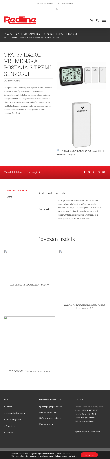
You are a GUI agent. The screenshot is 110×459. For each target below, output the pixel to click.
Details (29, 266)
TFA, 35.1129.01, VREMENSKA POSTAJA (29, 284)
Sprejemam (89, 455)
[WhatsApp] (99, 172)
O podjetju (10, 426)
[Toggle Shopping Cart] (91, 20)
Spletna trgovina (13, 419)
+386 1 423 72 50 (90, 410)
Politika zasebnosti (47, 412)
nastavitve (72, 456)
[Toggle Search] (97, 20)
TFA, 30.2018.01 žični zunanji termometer (29, 371)
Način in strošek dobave (50, 418)
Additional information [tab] (17, 190)
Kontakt (9, 432)
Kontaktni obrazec (47, 424)
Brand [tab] (9, 196)
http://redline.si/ (87, 421)
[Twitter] (89, 172)
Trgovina (14, 37)
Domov (6, 37)
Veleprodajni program (15, 413)
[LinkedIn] (94, 172)
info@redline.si (67, 3)
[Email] (103, 172)
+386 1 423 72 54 (87, 414)
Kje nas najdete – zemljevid (87, 431)
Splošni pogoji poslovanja (50, 406)
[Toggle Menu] (104, 20)
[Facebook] (84, 172)
